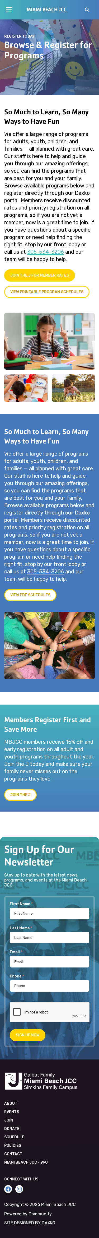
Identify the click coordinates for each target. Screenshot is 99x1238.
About (10, 1103)
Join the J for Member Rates (39, 275)
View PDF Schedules (30, 595)
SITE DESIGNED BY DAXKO (29, 1222)
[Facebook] (8, 1189)
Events (11, 1112)
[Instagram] (19, 1189)
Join (8, 1120)
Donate (12, 1129)
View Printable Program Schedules (46, 292)
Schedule (14, 1137)
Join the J (20, 795)
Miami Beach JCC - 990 (26, 1162)
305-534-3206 (45, 252)
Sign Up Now (27, 1035)
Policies (12, 1145)
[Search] (87, 10)
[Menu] (9, 9)
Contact (13, 1154)
